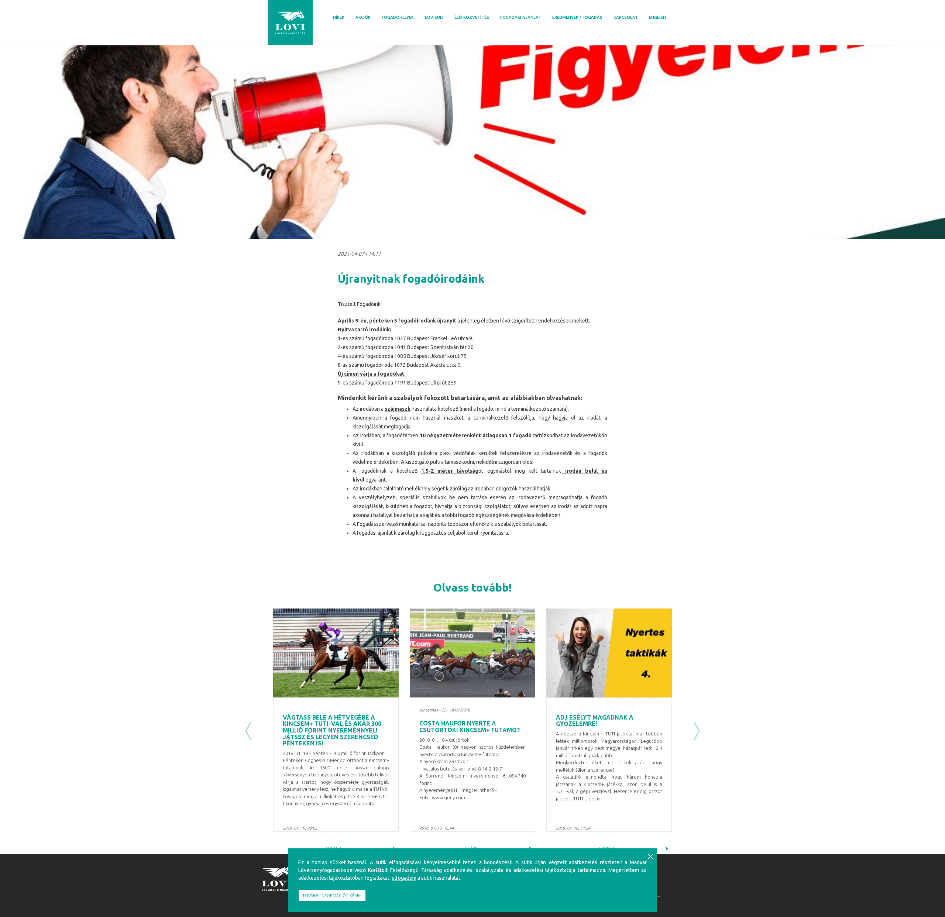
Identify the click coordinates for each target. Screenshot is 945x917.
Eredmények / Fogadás (577, 17)
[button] (248, 731)
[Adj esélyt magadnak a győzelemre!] (609, 653)
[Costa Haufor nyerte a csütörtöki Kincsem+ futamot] (472, 653)
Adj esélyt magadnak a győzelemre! (594, 720)
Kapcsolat (626, 17)
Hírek (338, 17)
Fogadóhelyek (398, 17)
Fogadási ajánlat (520, 17)
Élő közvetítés (471, 17)
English (657, 17)
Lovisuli (434, 17)
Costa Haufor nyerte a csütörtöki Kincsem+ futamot (470, 726)
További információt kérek (332, 895)
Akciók (363, 17)
